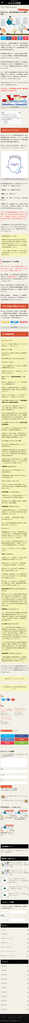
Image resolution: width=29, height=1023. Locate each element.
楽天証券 (5, 340)
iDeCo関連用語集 (7, 119)
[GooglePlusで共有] (14, 38)
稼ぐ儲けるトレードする (8, 955)
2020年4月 (4, 970)
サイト (2, 780)
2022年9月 (4, 966)
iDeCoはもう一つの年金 (11, 116)
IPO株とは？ (4, 942)
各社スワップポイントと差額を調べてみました (18, 894)
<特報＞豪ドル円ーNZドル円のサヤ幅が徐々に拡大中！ (18, 887)
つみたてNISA (20, 1015)
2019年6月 (4, 983)
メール (3, 774)
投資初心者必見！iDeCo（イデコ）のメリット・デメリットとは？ (20, 710)
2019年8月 (4, 979)
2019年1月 (4, 992)
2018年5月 (4, 1005)
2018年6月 (4, 1000)
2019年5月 (4, 987)
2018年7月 (4, 996)
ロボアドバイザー (14, 1015)
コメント (3, 757)
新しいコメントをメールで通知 (9, 788)
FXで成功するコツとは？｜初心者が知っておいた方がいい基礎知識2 (18, 872)
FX (8, 1015)
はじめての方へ (4, 1015)
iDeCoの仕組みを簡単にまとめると (12, 118)
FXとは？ (3, 929)
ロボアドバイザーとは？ (8, 951)
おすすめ (16, 730)
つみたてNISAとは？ (6, 947)
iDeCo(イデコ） (4, 1017)
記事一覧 (19, 1017)
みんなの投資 (14, 3)
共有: (6, 121)
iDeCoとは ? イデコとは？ (9, 114)
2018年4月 (4, 1009)
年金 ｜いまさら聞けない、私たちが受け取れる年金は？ (7, 710)
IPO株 (26, 1015)
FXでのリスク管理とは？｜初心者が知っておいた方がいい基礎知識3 (18, 864)
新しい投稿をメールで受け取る (9, 790)
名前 (2, 769)
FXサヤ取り (4, 934)
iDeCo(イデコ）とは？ (7, 730)
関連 (6, 123)
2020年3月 (4, 974)
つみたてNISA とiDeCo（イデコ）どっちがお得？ (6, 719)
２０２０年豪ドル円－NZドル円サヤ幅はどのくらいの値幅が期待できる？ (18, 880)
